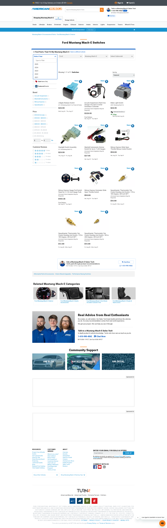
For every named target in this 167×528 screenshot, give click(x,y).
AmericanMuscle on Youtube (99, 467)
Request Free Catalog (38, 466)
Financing (35, 461)
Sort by (115, 72)
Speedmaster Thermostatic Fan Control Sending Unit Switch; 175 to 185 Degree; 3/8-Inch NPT (123, 192)
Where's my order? (53, 454)
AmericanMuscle (67, 495)
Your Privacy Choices (110, 520)
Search (102, 10)
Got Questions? (52, 459)
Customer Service (53, 461)
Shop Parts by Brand (38, 459)
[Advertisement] (83, 392)
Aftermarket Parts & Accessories (44, 274)
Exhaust (73, 24)
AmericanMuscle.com (46, 9)
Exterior (81, 24)
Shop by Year (36, 457)
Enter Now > (91, 29)
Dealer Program (67, 462)
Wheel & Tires (129, 24)
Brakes (49, 24)
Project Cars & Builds (38, 452)
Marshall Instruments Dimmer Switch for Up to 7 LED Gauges (94, 148)
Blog (33, 464)
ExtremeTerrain (93, 495)
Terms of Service (105, 523)
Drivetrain (57, 24)
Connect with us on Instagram (104, 467)
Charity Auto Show (68, 461)
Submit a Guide (67, 457)
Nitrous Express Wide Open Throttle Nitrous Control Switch (121, 148)
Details (69, 3)
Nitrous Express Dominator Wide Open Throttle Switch (95, 191)
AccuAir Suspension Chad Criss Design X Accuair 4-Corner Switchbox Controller (95, 104)
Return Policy (51, 457)
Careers (65, 459)
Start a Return (52, 456)
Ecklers (103, 495)
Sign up (128, 453)
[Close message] (134, 29)
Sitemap (84, 520)
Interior (95, 24)
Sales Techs (66, 464)
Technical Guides (37, 462)
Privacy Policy (118, 456)
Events (34, 454)
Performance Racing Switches (81, 274)
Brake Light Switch (117, 103)
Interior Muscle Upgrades (63, 274)
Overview (65, 452)
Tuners (120, 24)
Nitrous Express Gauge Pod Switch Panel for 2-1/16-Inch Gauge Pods (70, 191)
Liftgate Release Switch (66, 103)
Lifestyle (42, 24)
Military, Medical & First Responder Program (53, 466)
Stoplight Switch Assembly (67, 147)
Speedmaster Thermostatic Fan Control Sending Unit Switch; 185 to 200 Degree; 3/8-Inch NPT (96, 235)
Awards (65, 454)
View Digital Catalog (38, 468)
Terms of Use (52, 470)
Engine (65, 24)
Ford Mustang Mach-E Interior (66, 34)
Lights (103, 24)
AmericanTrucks (81, 495)
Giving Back (66, 455)
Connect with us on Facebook (95, 467)
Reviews (65, 466)
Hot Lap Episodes (37, 455)
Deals (35, 24)
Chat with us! (51, 463)
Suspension (111, 24)
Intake (88, 24)
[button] (111, 16)
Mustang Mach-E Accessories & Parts (44, 34)
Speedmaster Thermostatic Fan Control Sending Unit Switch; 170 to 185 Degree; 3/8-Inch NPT (70, 235)
